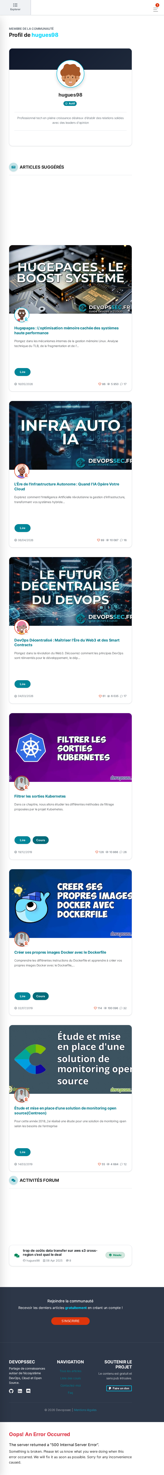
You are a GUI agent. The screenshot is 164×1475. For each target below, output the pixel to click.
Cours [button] (40, 840)
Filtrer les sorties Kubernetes (40, 796)
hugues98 (33, 1260)
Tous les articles (70, 1371)
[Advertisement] (70, 210)
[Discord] (28, 1391)
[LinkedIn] (20, 1391)
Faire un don (120, 1388)
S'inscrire (70, 1321)
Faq (70, 1392)
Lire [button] (22, 372)
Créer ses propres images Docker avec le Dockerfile (60, 952)
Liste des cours (70, 1378)
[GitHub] (11, 1391)
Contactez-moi (70, 1385)
